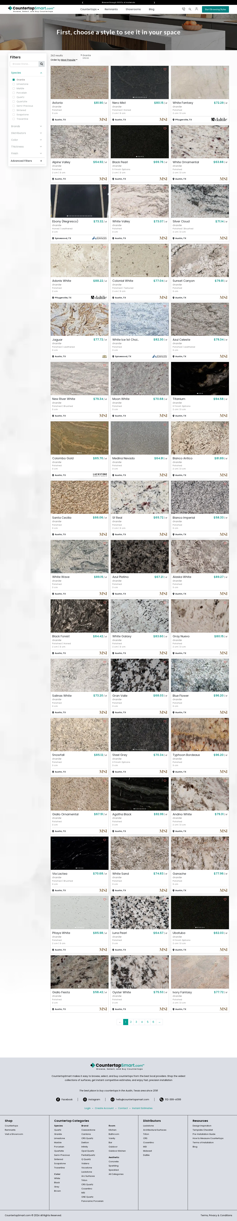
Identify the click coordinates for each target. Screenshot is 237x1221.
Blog (151, 9)
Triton (84, 1180)
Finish (14, 153)
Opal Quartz (87, 1150)
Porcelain (59, 1146)
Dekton (85, 1142)
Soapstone (60, 1163)
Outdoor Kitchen (117, 1150)
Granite (58, 1134)
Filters (15, 57)
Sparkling (113, 1165)
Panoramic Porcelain (92, 1201)
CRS (145, 1138)
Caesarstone (88, 1129)
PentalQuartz (88, 1155)
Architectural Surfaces (154, 1129)
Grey (56, 1186)
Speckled (114, 1169)
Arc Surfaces (88, 1176)
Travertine (59, 1167)
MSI (83, 1192)
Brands (15, 126)
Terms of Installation (203, 1142)
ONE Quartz (87, 1196)
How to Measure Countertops (208, 1138)
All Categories (116, 1174)
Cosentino (86, 1188)
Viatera (85, 1163)
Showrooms (133, 9)
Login (87, 1108)
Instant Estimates (142, 1108)
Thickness (17, 146)
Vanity (112, 1138)
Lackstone (86, 1171)
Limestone (59, 1138)
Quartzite (59, 1150)
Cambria (86, 1134)
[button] (78, 97)
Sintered (58, 1159)
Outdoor (113, 1146)
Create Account (104, 1108)
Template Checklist (203, 1129)
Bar (110, 1142)
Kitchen (112, 1129)
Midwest (147, 1150)
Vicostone (86, 1167)
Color (14, 140)
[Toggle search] (190, 9)
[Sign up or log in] (196, 9)
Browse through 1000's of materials (115, 2)
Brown (57, 1190)
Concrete (114, 1161)
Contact (123, 1108)
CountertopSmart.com (18, 1215)
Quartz (57, 1129)
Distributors (18, 133)
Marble (58, 1142)
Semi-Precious (62, 1155)
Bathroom (114, 1134)
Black (57, 1182)
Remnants (111, 9)
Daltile (146, 1155)
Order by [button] (63, 59)
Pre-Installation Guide (204, 1134)
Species (16, 73)
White (57, 1178)
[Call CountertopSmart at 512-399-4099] (184, 9)
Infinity (84, 1146)
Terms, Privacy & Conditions (216, 1215)
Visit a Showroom (14, 1134)
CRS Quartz (87, 1138)
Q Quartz (86, 1159)
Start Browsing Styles (215, 9)
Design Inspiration (202, 1125)
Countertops (88, 9)
